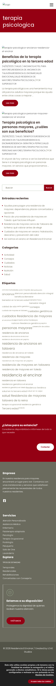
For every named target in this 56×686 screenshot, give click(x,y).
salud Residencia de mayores (24, 396)
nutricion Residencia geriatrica (25, 323)
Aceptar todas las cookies (41, 681)
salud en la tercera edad (14, 391)
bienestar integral (37, 303)
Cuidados (9, 262)
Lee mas (10, 103)
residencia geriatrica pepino (26, 143)
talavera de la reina (15, 400)
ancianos (28, 66)
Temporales (8, 567)
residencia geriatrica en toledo (14, 387)
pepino (43, 323)
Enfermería (8, 528)
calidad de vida (9, 306)
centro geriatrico (23, 306)
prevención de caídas (41, 326)
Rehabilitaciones (11, 574)
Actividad (9, 254)
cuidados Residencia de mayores (27, 316)
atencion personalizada (26, 293)
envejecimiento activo (19, 320)
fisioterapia (33, 320)
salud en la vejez (34, 391)
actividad (5, 290)
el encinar (6, 320)
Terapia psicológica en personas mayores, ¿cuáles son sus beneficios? (25, 127)
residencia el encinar (23, 73)
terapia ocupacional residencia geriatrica (21, 404)
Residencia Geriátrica (36, 387)
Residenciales (9, 571)
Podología (8, 542)
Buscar (49, 187)
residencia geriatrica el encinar (17, 384)
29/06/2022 (8, 136)
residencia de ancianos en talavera (22, 346)
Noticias (8, 266)
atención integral (45, 293)
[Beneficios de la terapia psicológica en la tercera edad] (26, 49)
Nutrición (8, 270)
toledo (22, 408)
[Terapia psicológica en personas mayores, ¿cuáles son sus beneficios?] (26, 115)
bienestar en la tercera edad (15, 300)
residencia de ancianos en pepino (15, 339)
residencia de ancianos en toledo (18, 353)
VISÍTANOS (15, 620)
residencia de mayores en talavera (26, 365)
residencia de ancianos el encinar (15, 336)
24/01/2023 (7, 66)
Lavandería (8, 553)
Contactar (45, 447)
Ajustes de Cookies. (44, 675)
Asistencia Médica (11, 524)
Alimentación (36, 290)
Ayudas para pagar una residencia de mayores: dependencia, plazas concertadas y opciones (28, 209)
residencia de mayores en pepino (17, 360)
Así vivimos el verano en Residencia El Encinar (28, 239)
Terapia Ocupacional (13, 538)
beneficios (29, 136)
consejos (35, 307)
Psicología (8, 535)
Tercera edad (10, 408)
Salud (18, 66)
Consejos (9, 258)
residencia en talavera (14, 380)
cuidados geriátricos (40, 311)
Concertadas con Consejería (17, 578)
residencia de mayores (16, 357)
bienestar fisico (35, 300)
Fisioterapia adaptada (14, 531)
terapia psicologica (23, 80)
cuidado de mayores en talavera (14, 310)
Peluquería (8, 546)
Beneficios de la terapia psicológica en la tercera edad (27, 59)
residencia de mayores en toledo (21, 369)
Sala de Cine (9, 549)
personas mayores (17, 328)
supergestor (9, 83)
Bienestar (29, 296)
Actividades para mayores (19, 290)
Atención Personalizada (14, 520)
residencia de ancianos (15, 333)
